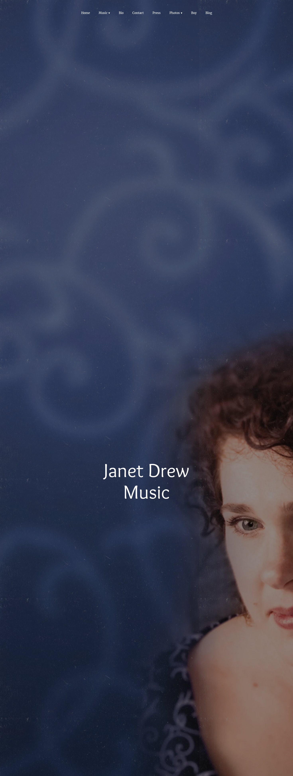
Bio (121, 13)
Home (85, 13)
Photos (174, 13)
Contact (138, 13)
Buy (194, 13)
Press (156, 13)
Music (103, 13)
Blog (208, 13)
